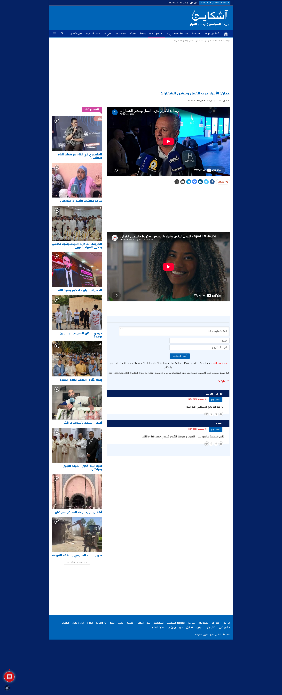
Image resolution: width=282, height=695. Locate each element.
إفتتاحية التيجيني (178, 33)
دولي (110, 33)
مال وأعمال (76, 33)
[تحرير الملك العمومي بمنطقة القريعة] (77, 534)
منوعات (65, 623)
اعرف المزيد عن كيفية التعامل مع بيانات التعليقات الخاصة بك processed (141, 373)
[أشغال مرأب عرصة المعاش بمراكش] (77, 491)
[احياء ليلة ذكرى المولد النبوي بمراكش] (77, 445)
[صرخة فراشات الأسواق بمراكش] (77, 180)
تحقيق (189, 627)
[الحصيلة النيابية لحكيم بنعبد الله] (77, 269)
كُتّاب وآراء (210, 627)
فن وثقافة (101, 623)
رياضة (143, 33)
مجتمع (122, 33)
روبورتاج (172, 627)
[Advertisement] (141, 67)
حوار (181, 627)
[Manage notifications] (7, 687)
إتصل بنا (184, 3)
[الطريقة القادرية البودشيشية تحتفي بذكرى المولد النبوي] (77, 223)
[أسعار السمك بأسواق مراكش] (77, 402)
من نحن (193, 3)
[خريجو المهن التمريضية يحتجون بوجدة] (77, 312)
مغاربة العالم (158, 627)
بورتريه (199, 627)
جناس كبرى (94, 33)
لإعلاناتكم (173, 3)
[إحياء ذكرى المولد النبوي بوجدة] (77, 358)
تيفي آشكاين (143, 623)
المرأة (132, 33)
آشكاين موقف (211, 33)
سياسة (196, 33)
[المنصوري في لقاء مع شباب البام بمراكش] (77, 133)
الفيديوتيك (157, 33)
